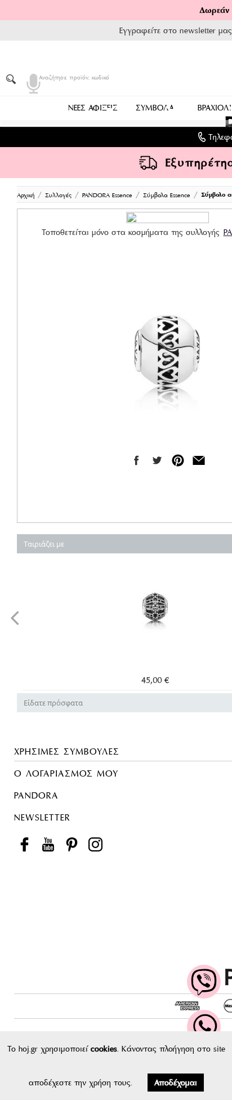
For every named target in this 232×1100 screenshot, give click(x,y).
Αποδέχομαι (175, 1082)
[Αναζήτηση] (13, 79)
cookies (104, 1049)
